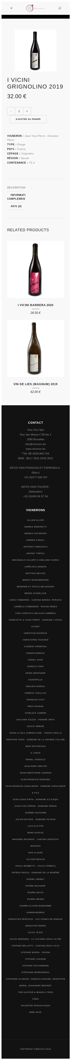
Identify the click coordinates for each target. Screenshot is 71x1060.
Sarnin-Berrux (36, 912)
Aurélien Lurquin (35, 567)
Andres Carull (35, 540)
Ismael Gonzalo (35, 759)
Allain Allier (35, 520)
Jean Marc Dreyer (35, 766)
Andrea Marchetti (35, 527)
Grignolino (27, 153)
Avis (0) (16, 206)
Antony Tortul (35, 553)
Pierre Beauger (35, 886)
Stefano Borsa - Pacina (35, 952)
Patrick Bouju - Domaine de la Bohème (35, 873)
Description (16, 187)
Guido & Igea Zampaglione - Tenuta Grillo (35, 733)
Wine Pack (35, 1012)
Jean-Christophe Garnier (35, 773)
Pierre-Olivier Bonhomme (35, 906)
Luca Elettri (36, 826)
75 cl (32, 162)
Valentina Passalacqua (35, 1006)
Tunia (35, 999)
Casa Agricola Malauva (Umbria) (35, 613)
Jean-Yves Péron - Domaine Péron (35, 806)
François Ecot (36, 700)
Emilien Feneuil (35, 686)
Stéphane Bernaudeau (35, 972)
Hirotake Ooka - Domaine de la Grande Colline (35, 740)
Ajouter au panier (28, 119)
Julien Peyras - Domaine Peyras (36, 819)
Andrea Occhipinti (35, 533)
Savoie (25, 158)
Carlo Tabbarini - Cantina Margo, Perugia (35, 600)
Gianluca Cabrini (35, 713)
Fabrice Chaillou (35, 693)
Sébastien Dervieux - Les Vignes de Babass (35, 919)
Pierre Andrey (36, 879)
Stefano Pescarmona (35, 966)
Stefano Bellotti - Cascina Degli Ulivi (36, 946)
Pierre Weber (35, 899)
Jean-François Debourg (35, 779)
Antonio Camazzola (35, 547)
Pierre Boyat (35, 892)
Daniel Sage (35, 660)
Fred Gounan (35, 706)
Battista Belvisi (35, 573)
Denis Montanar (35, 673)
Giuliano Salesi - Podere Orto (35, 720)
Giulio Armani (35, 726)
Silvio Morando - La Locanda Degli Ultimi (35, 939)
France (21, 148)
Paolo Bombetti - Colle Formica (36, 866)
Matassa (35, 846)
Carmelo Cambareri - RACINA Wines (35, 607)
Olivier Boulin (36, 859)
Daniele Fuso (35, 666)
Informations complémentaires (21, 197)
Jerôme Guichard (35, 813)
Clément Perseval (35, 646)
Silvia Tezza (35, 932)
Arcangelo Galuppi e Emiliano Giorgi (35, 560)
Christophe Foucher (35, 640)
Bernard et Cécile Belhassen (35, 587)
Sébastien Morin (35, 926)
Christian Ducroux (35, 633)
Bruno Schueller (35, 593)
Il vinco (36, 753)
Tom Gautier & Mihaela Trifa (35, 992)
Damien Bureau (35, 653)
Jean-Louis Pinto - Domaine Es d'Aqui (35, 799)
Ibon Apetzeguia (35, 746)
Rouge (21, 144)
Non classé (35, 853)
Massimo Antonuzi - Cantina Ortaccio (35, 839)
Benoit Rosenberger (36, 580)
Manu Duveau (35, 833)
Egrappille (35, 680)
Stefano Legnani (35, 959)
